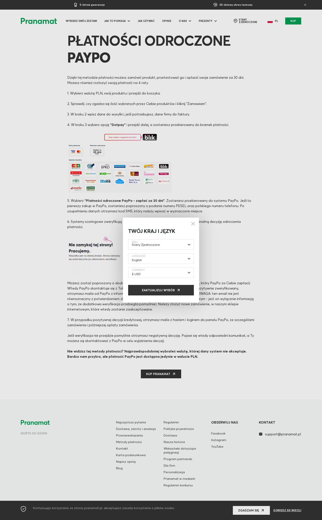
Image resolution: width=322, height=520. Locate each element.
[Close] (193, 223)
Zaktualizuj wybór (158, 290)
